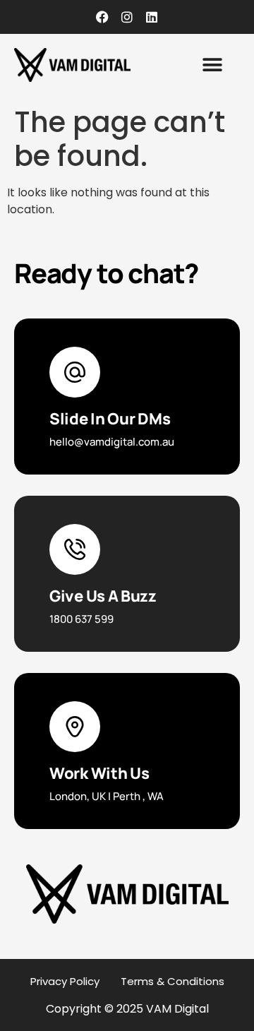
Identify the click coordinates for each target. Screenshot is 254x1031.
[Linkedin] (151, 17)
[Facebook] (102, 17)
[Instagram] (127, 17)
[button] (212, 65)
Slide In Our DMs (109, 418)
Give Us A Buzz (103, 596)
